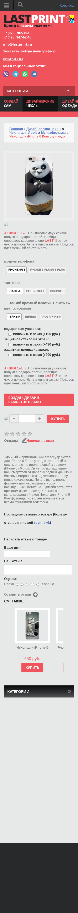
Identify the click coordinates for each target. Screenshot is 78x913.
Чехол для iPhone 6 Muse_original (32, 648)
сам (11, 103)
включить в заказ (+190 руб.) (36, 334)
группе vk (42, 522)
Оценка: (10, 579)
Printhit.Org (13, 59)
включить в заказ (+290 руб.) (36, 355)
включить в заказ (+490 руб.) (36, 344)
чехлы (40, 103)
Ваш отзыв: (14, 561)
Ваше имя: (12, 547)
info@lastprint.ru (17, 44)
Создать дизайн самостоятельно (24, 399)
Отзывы (11, 440)
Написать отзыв (40, 440)
